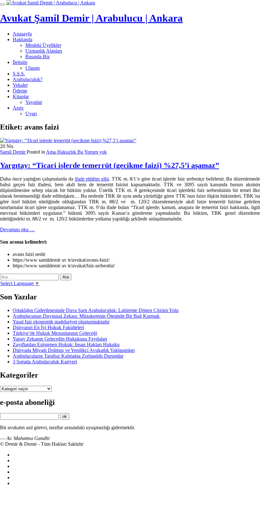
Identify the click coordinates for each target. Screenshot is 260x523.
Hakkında (22, 39)
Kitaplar (21, 96)
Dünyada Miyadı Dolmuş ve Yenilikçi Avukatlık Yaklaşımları (74, 350)
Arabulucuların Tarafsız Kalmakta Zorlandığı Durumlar (68, 356)
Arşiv (18, 108)
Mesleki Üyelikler (43, 45)
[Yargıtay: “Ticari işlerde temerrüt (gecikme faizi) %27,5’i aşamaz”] (68, 140)
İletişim (20, 62)
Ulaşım (32, 68)
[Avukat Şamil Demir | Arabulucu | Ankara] (50, 2)
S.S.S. (19, 73)
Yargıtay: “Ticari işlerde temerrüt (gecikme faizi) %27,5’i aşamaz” (109, 165)
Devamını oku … (17, 229)
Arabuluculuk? (27, 79)
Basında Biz (37, 56)
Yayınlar (33, 102)
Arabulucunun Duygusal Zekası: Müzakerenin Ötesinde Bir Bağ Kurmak (87, 316)
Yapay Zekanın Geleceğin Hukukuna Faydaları (60, 338)
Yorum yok (95, 152)
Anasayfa (22, 33)
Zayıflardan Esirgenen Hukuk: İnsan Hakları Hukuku (66, 344)
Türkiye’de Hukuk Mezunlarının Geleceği (55, 333)
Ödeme (20, 90)
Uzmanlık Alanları (43, 51)
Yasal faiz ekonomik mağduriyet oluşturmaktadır (61, 321)
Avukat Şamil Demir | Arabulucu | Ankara (91, 18)
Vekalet (20, 85)
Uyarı (31, 113)
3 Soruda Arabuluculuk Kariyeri (45, 361)
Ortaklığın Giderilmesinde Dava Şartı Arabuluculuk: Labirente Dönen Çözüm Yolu (96, 310)
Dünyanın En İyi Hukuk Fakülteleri (48, 327)
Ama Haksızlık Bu (64, 152)
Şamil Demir (13, 152)
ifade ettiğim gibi (92, 179)
